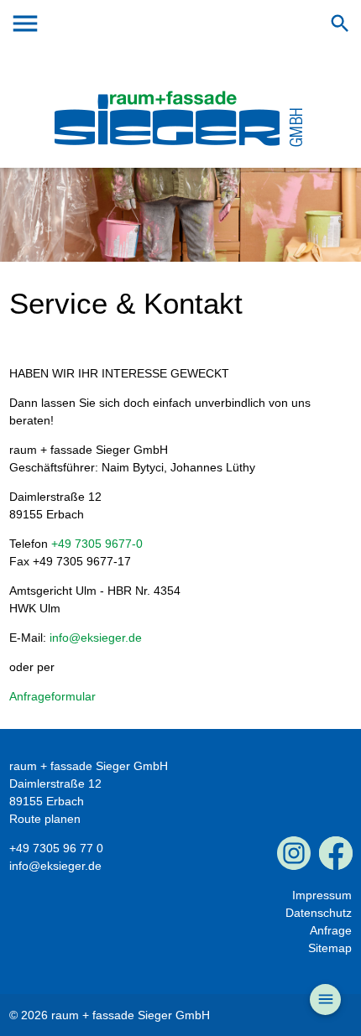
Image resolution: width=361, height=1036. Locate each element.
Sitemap (330, 948)
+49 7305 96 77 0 (56, 848)
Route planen (45, 818)
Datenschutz (318, 912)
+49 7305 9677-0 (97, 543)
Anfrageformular (52, 696)
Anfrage (331, 930)
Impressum (322, 895)
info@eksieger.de (96, 637)
